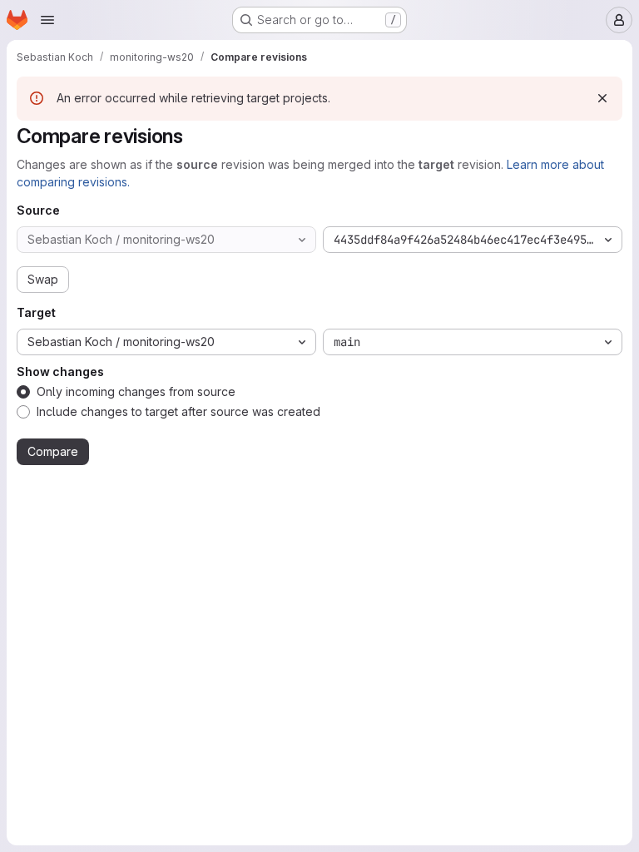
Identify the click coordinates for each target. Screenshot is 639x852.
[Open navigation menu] (47, 20)
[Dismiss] (602, 98)
